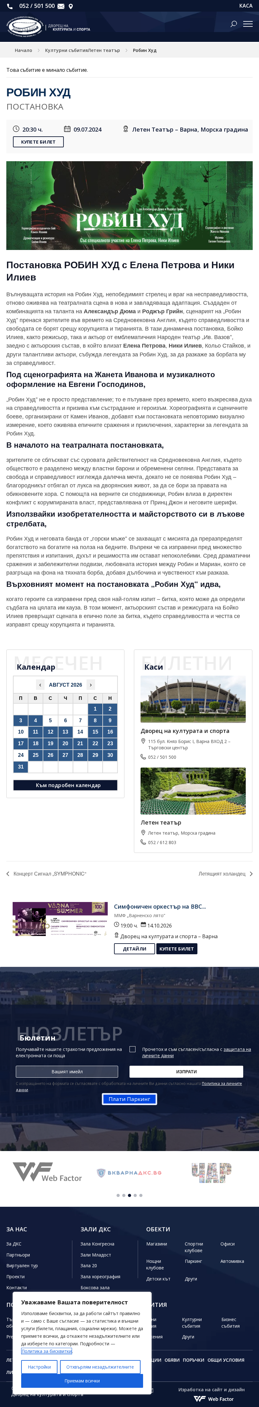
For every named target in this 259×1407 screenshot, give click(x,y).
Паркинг (193, 1261)
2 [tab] (123, 1195)
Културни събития (192, 1322)
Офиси (227, 1244)
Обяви (172, 1360)
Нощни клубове (155, 1264)
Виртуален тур (22, 1265)
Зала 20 (89, 1265)
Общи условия (226, 1360)
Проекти (15, 1276)
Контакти (16, 1288)
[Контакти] (70, 6)
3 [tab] (129, 1195)
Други (191, 1279)
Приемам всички (82, 1381)
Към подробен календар (68, 785)
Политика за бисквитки (46, 1351)
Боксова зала (95, 1288)
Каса (246, 6)
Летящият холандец (223, 873)
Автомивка (232, 1261)
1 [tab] (118, 1195)
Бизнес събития (230, 1322)
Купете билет (38, 142)
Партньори (18, 1255)
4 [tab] (135, 1195)
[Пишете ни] (60, 6)
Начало (23, 50)
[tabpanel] (47, 1173)
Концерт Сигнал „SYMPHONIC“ (49, 873)
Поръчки (193, 1360)
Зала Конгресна (97, 1244)
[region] (82, 1343)
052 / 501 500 (36, 5)
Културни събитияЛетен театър (82, 50)
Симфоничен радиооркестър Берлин (168, 906)
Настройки (39, 1367)
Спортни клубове (194, 1247)
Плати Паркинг (129, 1099)
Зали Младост (96, 1255)
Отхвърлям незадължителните (100, 1367)
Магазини (156, 1244)
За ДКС (13, 1244)
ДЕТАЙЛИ (134, 949)
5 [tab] (140, 1195)
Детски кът (158, 1279)
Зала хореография (100, 1276)
